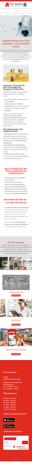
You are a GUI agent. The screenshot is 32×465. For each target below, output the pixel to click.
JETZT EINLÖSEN (16, 354)
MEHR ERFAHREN (16, 295)
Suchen (25, 442)
